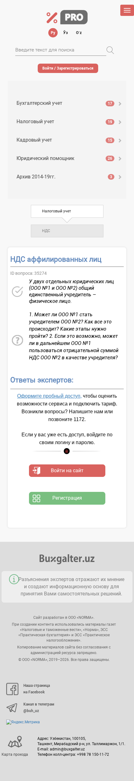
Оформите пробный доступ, (49, 396)
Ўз (65, 33)
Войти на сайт (67, 470)
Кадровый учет (64, 140)
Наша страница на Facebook (36, 689)
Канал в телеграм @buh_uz (38, 707)
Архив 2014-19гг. (64, 177)
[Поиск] (110, 50)
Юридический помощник (64, 158)
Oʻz (79, 33)
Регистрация (67, 498)
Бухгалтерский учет (64, 103)
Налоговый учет (64, 121)
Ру (53, 33)
